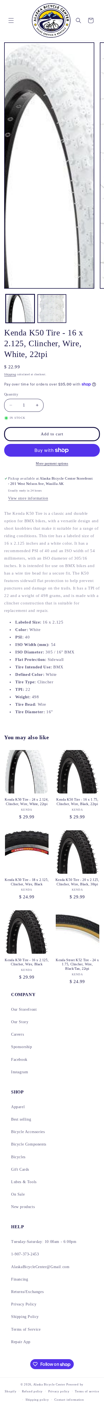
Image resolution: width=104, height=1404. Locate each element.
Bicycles (18, 1157)
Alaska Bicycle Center (49, 1384)
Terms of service (87, 1391)
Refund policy (32, 1391)
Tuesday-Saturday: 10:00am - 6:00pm (43, 1242)
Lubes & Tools (24, 1182)
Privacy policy (59, 1391)
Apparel (18, 1107)
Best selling (21, 1119)
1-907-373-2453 (25, 1254)
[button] (11, 20)
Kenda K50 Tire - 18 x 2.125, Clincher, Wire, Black (27, 882)
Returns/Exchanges (27, 1292)
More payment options (52, 464)
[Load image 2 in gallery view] (52, 308)
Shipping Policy (25, 1317)
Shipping (10, 374)
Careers (17, 1034)
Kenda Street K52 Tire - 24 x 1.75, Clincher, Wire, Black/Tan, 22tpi (77, 964)
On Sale (18, 1194)
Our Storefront (24, 1009)
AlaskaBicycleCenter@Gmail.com (40, 1267)
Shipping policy (37, 1399)
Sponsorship (21, 1047)
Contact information (69, 1399)
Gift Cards (20, 1169)
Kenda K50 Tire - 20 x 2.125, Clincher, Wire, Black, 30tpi (77, 882)
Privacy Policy (23, 1304)
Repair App (21, 1342)
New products (23, 1207)
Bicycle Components (28, 1144)
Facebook (19, 1059)
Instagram (19, 1072)
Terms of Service (26, 1329)
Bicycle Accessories (28, 1132)
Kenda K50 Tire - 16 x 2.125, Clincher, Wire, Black (27, 962)
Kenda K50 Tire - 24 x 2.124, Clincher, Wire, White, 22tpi (27, 802)
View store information (28, 498)
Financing (19, 1279)
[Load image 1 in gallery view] (20, 308)
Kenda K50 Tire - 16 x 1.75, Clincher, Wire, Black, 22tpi (77, 802)
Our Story (19, 1022)
